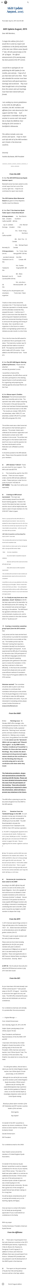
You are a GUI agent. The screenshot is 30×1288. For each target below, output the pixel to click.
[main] (15, 9)
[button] (2, 2)
